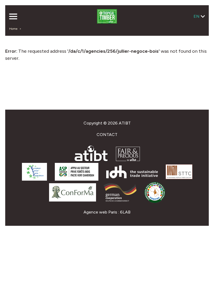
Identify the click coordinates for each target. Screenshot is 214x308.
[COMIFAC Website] (154, 201)
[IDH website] (132, 176)
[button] (13, 17)
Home (13, 29)
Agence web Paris (100, 212)
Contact (107, 134)
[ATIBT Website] (91, 160)
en (197, 16)
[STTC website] (179, 177)
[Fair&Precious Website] (128, 159)
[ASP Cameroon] (76, 179)
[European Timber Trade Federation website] (34, 179)
